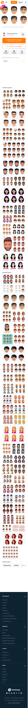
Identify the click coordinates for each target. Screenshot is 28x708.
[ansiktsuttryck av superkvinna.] (7, 522)
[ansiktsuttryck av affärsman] (8, 511)
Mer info (5, 60)
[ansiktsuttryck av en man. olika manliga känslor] (18, 103)
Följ (23, 35)
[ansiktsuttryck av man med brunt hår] (9, 115)
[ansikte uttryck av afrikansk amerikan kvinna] (7, 408)
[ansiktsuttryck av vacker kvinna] (13, 309)
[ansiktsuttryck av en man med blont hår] (19, 266)
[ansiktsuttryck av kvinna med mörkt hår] (13, 231)
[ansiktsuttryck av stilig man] (8, 441)
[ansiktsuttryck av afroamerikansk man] (8, 217)
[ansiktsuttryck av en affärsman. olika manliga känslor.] (7, 145)
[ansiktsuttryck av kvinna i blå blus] (8, 552)
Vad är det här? (16, 57)
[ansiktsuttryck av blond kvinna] (13, 587)
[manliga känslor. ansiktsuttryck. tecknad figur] (8, 159)
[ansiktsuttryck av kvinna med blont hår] (8, 532)
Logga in (21, 2)
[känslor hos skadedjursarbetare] (8, 693)
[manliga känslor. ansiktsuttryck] (13, 370)
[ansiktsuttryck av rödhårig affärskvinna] (7, 563)
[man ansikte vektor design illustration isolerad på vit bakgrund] (13, 192)
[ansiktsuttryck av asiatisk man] (8, 102)
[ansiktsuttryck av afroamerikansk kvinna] (8, 337)
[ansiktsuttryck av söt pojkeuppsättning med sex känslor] (8, 264)
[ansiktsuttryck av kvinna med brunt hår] (7, 644)
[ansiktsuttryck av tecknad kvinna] (8, 419)
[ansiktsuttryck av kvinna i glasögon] (19, 521)
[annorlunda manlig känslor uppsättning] (8, 347)
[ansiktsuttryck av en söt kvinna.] (7, 542)
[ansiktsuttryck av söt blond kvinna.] (8, 573)
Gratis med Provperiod (14, 40)
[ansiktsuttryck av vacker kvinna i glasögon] (8, 255)
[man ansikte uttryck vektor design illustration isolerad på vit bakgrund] (13, 129)
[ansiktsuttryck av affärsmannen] (7, 93)
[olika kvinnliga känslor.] (19, 683)
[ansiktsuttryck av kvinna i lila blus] (20, 254)
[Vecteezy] (2, 2)
